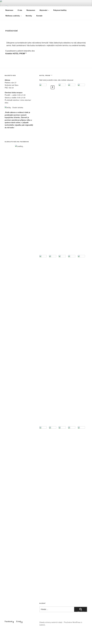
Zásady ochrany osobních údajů (50, 622)
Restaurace (30, 10)
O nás (20, 10)
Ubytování (43, 10)
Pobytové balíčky (60, 10)
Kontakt (39, 16)
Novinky (29, 16)
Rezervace (9, 10)
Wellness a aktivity (12, 16)
